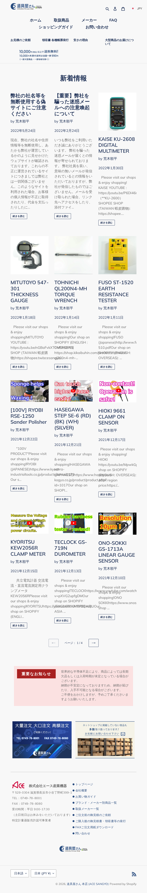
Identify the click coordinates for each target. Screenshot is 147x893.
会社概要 (81, 790)
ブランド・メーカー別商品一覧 (96, 802)
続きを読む (19, 216)
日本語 (18, 873)
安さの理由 (81, 40)
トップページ (84, 784)
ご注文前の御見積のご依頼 (93, 815)
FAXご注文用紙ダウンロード (94, 827)
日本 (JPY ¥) (42, 873)
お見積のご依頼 (21, 40)
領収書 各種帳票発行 (55, 40)
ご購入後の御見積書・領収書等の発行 (100, 821)
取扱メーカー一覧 (87, 809)
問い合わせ (82, 833)
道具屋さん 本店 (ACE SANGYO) (88, 884)
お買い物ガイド (85, 796)
